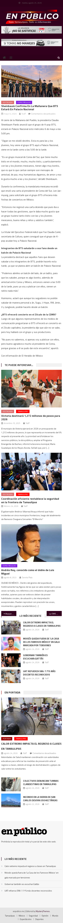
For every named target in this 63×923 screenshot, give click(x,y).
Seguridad (33, 915)
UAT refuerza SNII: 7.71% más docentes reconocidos (39, 672)
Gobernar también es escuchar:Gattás (35, 656)
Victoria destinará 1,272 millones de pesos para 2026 (30, 417)
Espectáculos (24, 102)
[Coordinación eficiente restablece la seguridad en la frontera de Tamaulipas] (31, 471)
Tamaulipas (23, 411)
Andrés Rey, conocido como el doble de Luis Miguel (27, 572)
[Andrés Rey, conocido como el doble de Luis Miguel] (31, 543)
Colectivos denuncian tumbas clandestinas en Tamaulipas (41, 782)
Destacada (8, 102)
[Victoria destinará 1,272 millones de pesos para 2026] (31, 388)
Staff (23, 113)
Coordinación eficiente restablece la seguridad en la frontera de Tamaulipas (30, 500)
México (22, 915)
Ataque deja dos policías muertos (10, 613)
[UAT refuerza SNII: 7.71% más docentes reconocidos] (11, 676)
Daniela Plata (27, 577)
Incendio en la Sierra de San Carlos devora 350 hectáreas (40, 798)
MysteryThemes (43, 911)
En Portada (12, 692)
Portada (7, 738)
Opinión (45, 915)
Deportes (39, 919)
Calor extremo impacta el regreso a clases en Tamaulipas (42, 624)
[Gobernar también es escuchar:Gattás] (11, 660)
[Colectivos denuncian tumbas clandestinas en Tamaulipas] (11, 784)
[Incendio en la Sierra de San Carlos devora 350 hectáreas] (11, 800)
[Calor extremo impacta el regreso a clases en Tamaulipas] (11, 627)
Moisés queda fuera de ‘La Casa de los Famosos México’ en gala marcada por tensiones (41, 642)
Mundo (55, 915)
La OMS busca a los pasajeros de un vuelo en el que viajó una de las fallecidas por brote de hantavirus (55, 613)
